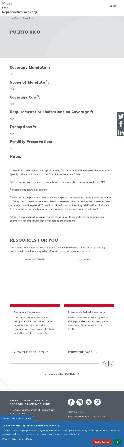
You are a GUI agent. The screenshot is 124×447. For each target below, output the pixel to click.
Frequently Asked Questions (86, 311)
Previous (106, 363)
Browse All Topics (60, 373)
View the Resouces (29, 352)
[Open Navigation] (119, 6)
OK (117, 442)
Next (111, 363)
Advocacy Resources (27, 311)
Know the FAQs (80, 352)
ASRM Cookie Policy (76, 412)
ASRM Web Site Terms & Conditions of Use (87, 416)
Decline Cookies (102, 442)
